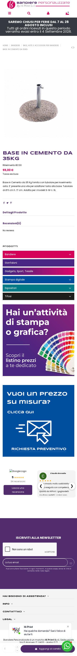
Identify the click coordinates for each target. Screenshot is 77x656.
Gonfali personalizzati (38, 263)
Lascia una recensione (18, 489)
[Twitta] (7, 202)
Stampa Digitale (38, 279)
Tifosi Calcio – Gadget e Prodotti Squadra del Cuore (38, 296)
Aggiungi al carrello (50, 648)
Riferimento (9, 165)
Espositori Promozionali (38, 288)
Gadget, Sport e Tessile (38, 271)
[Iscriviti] (71, 563)
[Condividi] (4, 202)
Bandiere (38, 254)
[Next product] (73, 47)
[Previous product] (72, 47)
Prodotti (10, 246)
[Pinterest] (11, 202)
